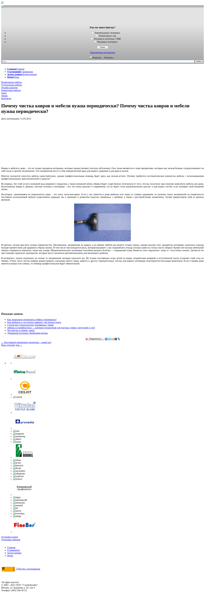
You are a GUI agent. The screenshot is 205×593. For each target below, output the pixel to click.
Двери (4, 95)
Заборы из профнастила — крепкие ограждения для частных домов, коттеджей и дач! (51, 327)
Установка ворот (9, 537)
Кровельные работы (11, 82)
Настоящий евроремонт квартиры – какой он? (26, 342)
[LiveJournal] (119, 339)
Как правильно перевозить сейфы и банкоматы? (32, 319)
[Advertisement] (102, 17)
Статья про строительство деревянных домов (30, 325)
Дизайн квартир (9, 87)
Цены (10, 555)
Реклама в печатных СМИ (107, 39)
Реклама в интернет (107, 42)
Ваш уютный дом (11, 345)
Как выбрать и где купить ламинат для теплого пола (34, 322)
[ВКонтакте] (106, 339)
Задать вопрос (14, 553)
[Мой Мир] (115, 339)
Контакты (6, 98)
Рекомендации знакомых (107, 33)
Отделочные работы (11, 85)
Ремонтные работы (11, 90)
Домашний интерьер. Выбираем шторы (27, 333)
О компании (13, 550)
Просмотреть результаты (102, 52)
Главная (11, 547)
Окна (4, 93)
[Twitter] (109, 339)
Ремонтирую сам (107, 36)
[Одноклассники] (112, 339)
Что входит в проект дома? (21, 330)
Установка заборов (10, 539)
